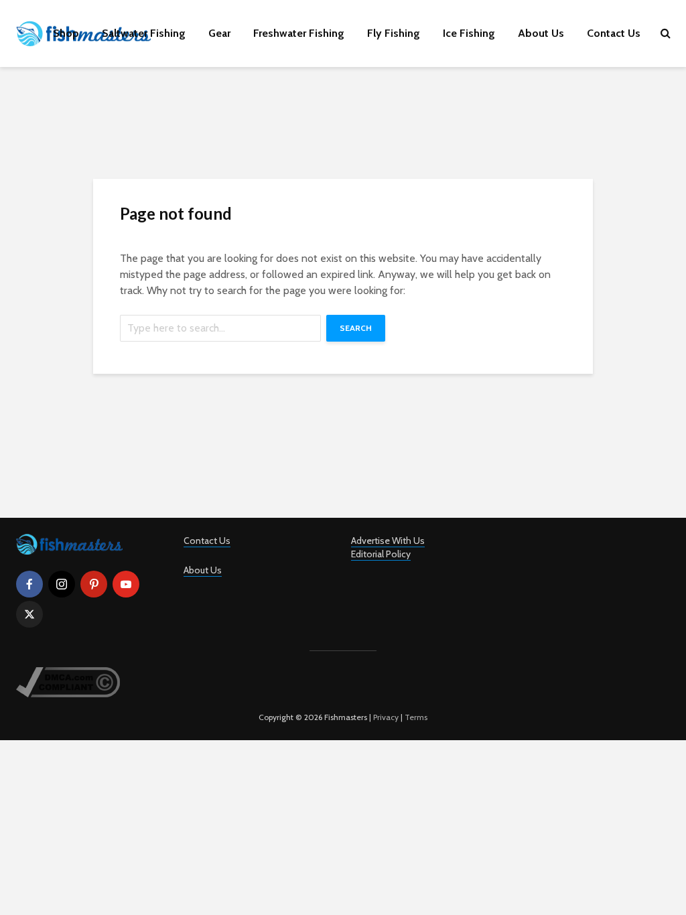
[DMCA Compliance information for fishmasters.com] (68, 681)
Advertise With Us (388, 541)
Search (356, 328)
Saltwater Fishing (144, 33)
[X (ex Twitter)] (29, 614)
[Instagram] (61, 584)
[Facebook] (29, 584)
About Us (541, 33)
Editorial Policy (381, 554)
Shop (66, 33)
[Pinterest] (93, 584)
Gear (219, 33)
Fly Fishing (393, 33)
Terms (416, 717)
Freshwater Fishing (298, 33)
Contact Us (613, 33)
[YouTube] (126, 584)
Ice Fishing (469, 33)
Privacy (386, 717)
